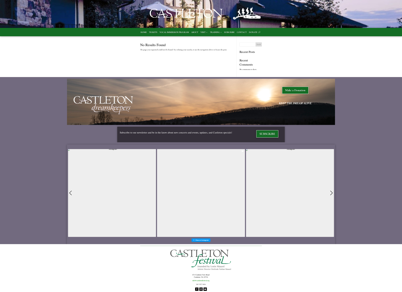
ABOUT (194, 32)
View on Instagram (202, 240)
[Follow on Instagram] (201, 289)
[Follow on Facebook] (196, 289)
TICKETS (153, 32)
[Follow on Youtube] (205, 289)
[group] (112, 193)
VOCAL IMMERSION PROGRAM (174, 32)
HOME (144, 32)
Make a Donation (295, 90)
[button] (202, 235)
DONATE (253, 32)
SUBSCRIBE (229, 32)
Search (259, 44)
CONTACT (242, 32)
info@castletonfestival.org (200, 280)
